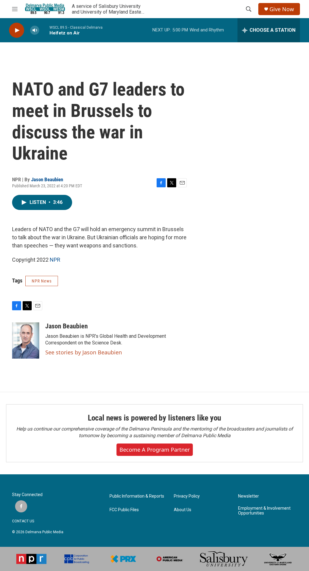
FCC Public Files (124, 510)
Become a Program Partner (154, 449)
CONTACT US (23, 521)
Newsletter (248, 496)
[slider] (44, 30)
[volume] (35, 30)
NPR (55, 259)
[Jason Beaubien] (25, 340)
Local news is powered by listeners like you (154, 417)
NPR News (42, 281)
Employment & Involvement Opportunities (264, 510)
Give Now (281, 9)
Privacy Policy (187, 496)
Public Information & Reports (137, 496)
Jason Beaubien (47, 179)
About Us (182, 510)
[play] (16, 30)
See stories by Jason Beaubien (83, 352)
